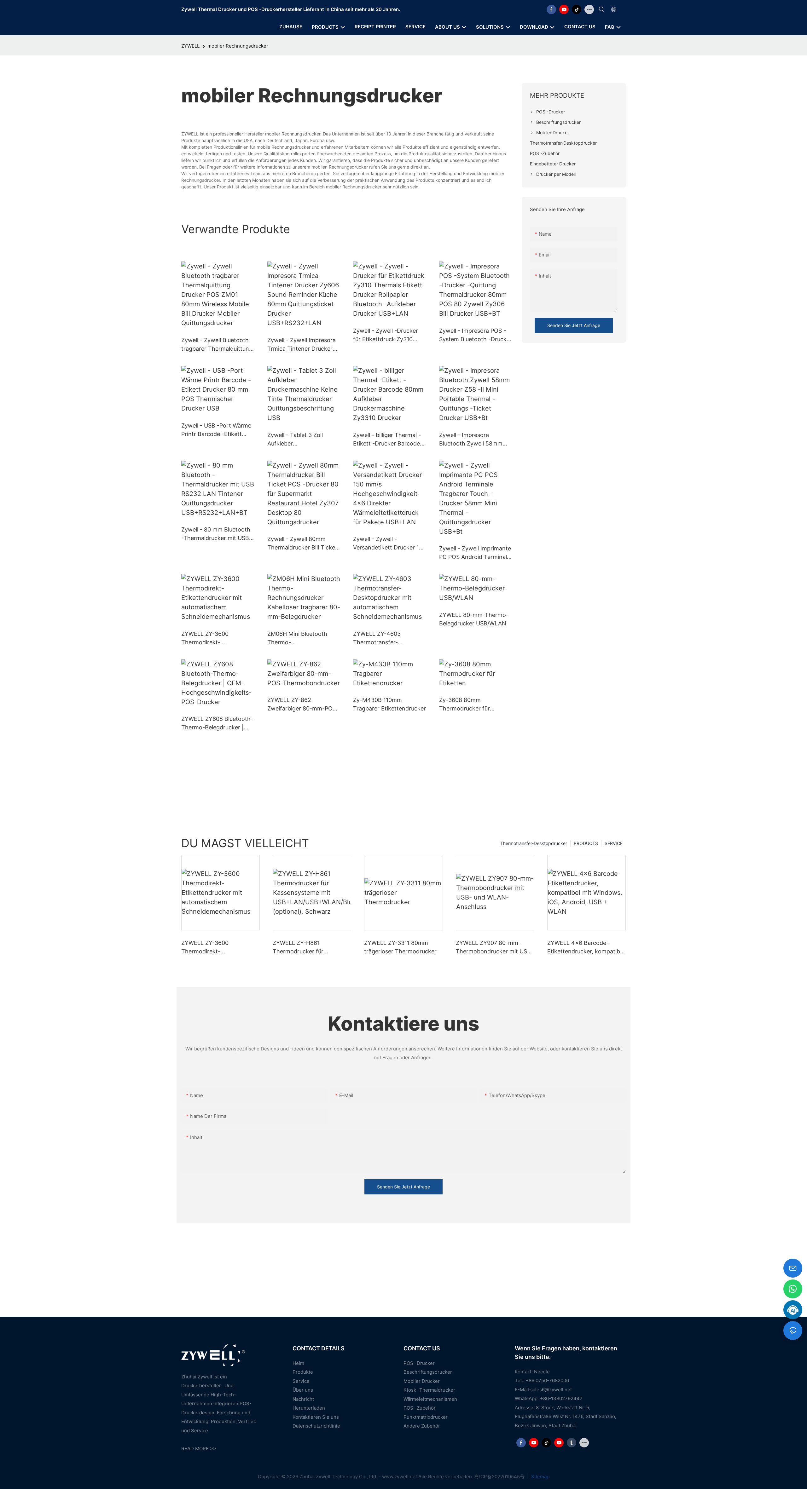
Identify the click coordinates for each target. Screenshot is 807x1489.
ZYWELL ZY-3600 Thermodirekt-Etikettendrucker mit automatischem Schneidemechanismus (211, 638)
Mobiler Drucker (422, 1381)
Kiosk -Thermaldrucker (429, 1390)
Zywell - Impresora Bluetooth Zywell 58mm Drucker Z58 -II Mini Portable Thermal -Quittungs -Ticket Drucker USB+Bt (473, 440)
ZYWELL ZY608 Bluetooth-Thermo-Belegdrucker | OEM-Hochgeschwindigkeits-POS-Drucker (217, 724)
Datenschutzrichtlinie (316, 1426)
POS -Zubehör (420, 1408)
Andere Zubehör (422, 1426)
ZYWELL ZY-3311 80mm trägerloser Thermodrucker (400, 947)
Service (301, 1381)
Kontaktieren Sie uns (316, 1417)
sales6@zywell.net (551, 1390)
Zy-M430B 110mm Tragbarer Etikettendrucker (389, 704)
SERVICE (614, 843)
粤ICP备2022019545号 (500, 1477)
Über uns (303, 1390)
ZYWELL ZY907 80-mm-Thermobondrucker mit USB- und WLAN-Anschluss (494, 948)
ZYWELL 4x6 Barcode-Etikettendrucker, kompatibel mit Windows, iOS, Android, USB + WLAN (585, 948)
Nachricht (303, 1399)
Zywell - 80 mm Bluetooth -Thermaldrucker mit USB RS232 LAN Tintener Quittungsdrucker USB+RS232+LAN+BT (215, 534)
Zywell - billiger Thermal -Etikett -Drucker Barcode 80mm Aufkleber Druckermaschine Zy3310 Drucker (387, 440)
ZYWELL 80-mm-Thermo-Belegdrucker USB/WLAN (473, 619)
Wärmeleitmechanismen (430, 1399)
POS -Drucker (419, 1363)
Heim (298, 1363)
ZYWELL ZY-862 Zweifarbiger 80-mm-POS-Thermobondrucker (303, 705)
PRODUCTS (586, 843)
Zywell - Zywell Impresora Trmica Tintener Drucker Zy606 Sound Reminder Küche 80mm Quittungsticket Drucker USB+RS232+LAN (301, 345)
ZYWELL (190, 46)
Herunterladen (309, 1408)
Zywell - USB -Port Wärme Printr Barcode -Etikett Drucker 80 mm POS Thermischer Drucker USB (216, 430)
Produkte (303, 1372)
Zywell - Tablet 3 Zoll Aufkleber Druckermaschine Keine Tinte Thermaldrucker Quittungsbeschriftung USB (298, 440)
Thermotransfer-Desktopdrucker (533, 843)
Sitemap (539, 1477)
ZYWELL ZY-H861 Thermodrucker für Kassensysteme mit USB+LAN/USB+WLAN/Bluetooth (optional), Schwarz (311, 948)
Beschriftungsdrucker (428, 1372)
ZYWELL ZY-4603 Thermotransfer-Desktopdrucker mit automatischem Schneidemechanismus (383, 638)
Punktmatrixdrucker (426, 1417)
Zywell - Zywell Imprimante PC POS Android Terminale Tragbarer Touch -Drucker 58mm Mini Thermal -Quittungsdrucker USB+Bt (475, 553)
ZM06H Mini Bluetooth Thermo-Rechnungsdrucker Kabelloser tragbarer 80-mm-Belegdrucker (300, 638)
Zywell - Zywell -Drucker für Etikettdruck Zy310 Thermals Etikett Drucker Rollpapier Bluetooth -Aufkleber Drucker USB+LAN (386, 335)
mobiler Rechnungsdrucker (237, 46)
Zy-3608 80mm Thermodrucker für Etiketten (464, 705)
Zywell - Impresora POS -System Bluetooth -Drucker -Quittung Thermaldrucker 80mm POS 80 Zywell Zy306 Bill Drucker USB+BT (475, 335)
